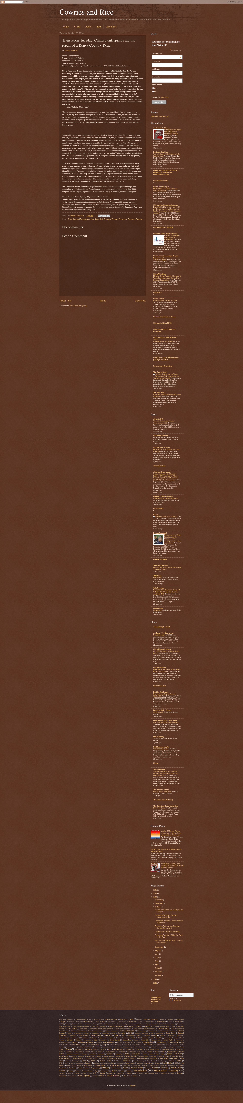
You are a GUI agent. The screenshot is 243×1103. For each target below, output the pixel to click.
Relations (126, 1061)
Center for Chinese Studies (167, 1024)
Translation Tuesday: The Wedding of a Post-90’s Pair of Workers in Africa (172, 866)
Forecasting (168, 1037)
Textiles (70, 1071)
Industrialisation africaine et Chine (165, 300)
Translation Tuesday (135, 219)
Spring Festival (154, 1065)
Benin (140, 1021)
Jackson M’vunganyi (115, 1044)
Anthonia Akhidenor (75, 1021)
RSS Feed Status (159, 808)
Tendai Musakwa (176, 1068)
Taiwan (87, 1068)
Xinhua (179, 1073)
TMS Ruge (157, 576)
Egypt (154, 1035)
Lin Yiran (99, 1051)
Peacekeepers (142, 1058)
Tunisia (84, 1073)
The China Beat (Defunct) (163, 800)
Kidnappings (79, 1049)
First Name (156, 61)
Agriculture (123, 1019)
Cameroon (88, 1024)
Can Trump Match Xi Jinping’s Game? (166, 722)
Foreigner (61, 1040)
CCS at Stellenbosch (105, 1024)
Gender (69, 1040)
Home (66, 26)
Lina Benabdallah (110, 1051)
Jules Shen (117, 1047)
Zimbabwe (135, 1075)
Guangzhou (127, 1040)
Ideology (138, 1042)
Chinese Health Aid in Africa (164, 317)
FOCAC (158, 1038)
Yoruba (95, 1075)
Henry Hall (179, 1040)
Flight (151, 1037)
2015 (155, 893)
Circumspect (158, 508)
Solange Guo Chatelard (73, 1065)
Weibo (129, 1073)
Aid (131, 1019)
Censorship (123, 1024)
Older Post (140, 300)
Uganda (102, 1073)
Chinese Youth (152, 1031)
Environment (75, 1037)
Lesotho (178, 1049)
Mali (162, 1052)
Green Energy (115, 1040)
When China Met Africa (151, 1073)
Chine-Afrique (158, 299)
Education (147, 1035)
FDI (139, 1037)
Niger (160, 1056)
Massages (101, 1054)
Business (74, 1024)
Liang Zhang (79, 1051)
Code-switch (77, 1033)
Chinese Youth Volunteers (167, 1031)
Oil (96, 1058)
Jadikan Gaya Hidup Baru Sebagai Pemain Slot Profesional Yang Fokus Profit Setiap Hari (165, 773)
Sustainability (63, 1068)
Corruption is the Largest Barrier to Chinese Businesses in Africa (172, 132)
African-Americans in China (84, 1019)
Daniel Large (159, 1033)
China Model (83, 1028)
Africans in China (111, 1019)
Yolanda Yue (72, 1075)
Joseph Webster (71, 50)
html (155, 88)
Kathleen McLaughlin (157, 1047)
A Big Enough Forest (161, 627)
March (157, 968)
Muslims (80, 1056)
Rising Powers (151, 1061)
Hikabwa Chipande (64, 1042)
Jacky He (126, 1044)
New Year (153, 1056)
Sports (145, 1065)
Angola (63, 1022)
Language (129, 1049)
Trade (122, 1071)
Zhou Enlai (127, 1075)
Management (171, 1051)
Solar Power (87, 1065)
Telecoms (154, 1068)
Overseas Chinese (129, 1058)
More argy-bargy (159, 635)
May (157, 961)
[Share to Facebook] (106, 216)
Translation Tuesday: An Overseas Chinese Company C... (167, 927)
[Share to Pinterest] (109, 216)
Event (119, 1037)
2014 (155, 897)
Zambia (101, 1075)
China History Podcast (162, 649)
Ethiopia (93, 1037)
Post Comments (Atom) (78, 306)
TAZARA (125, 1068)
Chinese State (141, 1031)
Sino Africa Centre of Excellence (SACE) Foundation (166, 359)
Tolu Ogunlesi (158, 588)
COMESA (86, 1033)
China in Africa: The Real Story (165, 234)
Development (96, 1035)
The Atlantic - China (161, 790)
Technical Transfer (111, 219)
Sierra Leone (129, 1063)
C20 (81, 1024)
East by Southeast (160, 692)
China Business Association (81, 1026)
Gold (95, 1040)
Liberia (87, 1051)
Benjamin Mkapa (149, 1021)
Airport (139, 1019)
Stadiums (164, 1065)
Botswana (178, 1021)
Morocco (73, 1056)
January (158, 975)
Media (127, 1054)
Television (164, 1068)
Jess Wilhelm (159, 1044)
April (157, 964)
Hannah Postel (155, 1040)
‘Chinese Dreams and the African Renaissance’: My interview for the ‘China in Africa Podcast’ (166, 376)
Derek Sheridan (83, 1035)
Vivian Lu (111, 1073)
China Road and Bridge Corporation (81, 219)
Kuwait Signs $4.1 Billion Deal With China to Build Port (165, 190)
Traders (128, 1071)
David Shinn (170, 1033)
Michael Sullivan (153, 1054)
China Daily (148, 1026)
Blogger (133, 1085)
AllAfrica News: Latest (161, 472)
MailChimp (164, 97)
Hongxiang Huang (86, 1042)
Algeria (162, 1019)
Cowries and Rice (86, 12)
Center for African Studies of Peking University (143, 1024)
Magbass (149, 1051)
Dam (152, 1033)
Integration (65, 1044)
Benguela (132, 1021)
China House (71, 1028)
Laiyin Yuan (118, 1049)
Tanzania (105, 1068)
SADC (179, 1061)
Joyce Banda (107, 1047)
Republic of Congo (139, 1061)
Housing (98, 1042)
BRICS (61, 1024)
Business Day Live (160, 152)
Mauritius (109, 1054)
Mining (169, 1054)
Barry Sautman (122, 1021)
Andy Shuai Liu (179, 1019)
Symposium (157, 610)
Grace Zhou (103, 1040)
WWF (172, 1073)
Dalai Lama (144, 1033)
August (158, 951)
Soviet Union (136, 1065)
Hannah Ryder (168, 1040)
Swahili (80, 1068)
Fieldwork (145, 1037)
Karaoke (146, 1047)
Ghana (77, 1040)
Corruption (121, 1033)
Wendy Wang (138, 1073)
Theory (77, 1071)
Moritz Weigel (63, 1056)
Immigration (148, 1042)
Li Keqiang (69, 1051)
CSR (130, 1033)
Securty (96, 1063)
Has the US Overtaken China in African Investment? (172, 237)
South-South (126, 1065)
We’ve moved (158, 712)
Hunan (127, 1042)
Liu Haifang (121, 1051)
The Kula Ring (158, 392)
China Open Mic (159, 686)
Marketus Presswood (73, 1054)
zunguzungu (158, 608)
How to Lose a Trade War (162, 792)
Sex (112, 1063)
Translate (177, 1000)
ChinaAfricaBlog (159, 274)
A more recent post (159, 260)
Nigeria (166, 1056)
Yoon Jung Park (84, 1076)
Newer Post (65, 300)
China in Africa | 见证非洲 (163, 227)
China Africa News (160, 180)
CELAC (116, 1024)
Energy (179, 1035)
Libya (93, 1051)
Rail (101, 219)
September (159, 947)
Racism (102, 1061)
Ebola (138, 1035)
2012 (155, 983)
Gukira (155, 515)
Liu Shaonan (131, 1051)
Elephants (171, 1035)
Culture (137, 1033)
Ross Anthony (162, 1061)
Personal (174, 1058)
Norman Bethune (78, 1058)
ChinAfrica (157, 292)
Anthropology (88, 1021)
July (157, 954)
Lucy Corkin (140, 1051)
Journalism (98, 1047)
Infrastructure (173, 1042)
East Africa (130, 1035)
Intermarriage (75, 1044)
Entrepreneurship (64, 1037)
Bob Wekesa (161, 1021)
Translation (123, 219)
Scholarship (79, 1063)
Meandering (118, 1054)
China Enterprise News (162, 1026)
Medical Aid (136, 1054)
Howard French (108, 1042)
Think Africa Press (160, 565)
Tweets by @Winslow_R (159, 116)
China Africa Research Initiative (165, 205)
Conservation (95, 1033)
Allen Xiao (170, 1019)
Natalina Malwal (108, 1056)
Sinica (155, 763)
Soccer (157, 1063)
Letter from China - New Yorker (165, 720)
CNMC (69, 1033)
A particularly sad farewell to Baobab (166, 498)
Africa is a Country (160, 435)
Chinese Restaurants (127, 1031)
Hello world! (157, 578)
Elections (162, 1035)
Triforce (69, 1073)
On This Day (103, 1058)
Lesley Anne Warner (168, 1049)
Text (99, 26)
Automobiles (111, 1021)
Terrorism (62, 1071)
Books (170, 1021)
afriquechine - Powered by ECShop (156, 1000)
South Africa (100, 1065)
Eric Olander (85, 1037)
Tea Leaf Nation (159, 769)
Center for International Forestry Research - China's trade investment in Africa (165, 172)
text (155, 92)
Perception (164, 1058)
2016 (155, 890)
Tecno (147, 1068)
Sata (72, 1063)
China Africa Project (161, 187)
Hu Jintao (120, 1042)
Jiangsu (167, 1044)
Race (92, 1061)
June (157, 957)
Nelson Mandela (131, 1056)
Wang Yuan (121, 1073)
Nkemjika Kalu (177, 1056)
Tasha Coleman (116, 1068)
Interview (85, 1044)
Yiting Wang (62, 1075)
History (74, 1042)
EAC (123, 1035)
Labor (109, 1049)
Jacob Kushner (136, 1044)
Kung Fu (102, 1049)
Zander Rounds (113, 1075)
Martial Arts (92, 1054)
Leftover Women (154, 1049)
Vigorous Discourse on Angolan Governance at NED (164, 422)
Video (77, 26)
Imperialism (161, 1042)
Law (146, 1049)
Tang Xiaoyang (95, 1068)
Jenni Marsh (148, 1044)
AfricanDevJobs (159, 466)
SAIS (60, 1063)
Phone (68, 1061)
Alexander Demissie (150, 1019)
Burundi (67, 1024)
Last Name (156, 69)
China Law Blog (159, 667)
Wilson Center (164, 1073)
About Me (111, 26)
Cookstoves (105, 1033)
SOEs (177, 1063)
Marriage (84, 1054)
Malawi (157, 1051)
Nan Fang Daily (89, 1056)
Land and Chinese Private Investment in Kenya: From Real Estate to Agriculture (171, 833)
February (158, 971)
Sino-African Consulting (162, 366)
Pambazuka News (160, 559)
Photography (76, 1061)
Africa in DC (158, 419)
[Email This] (99, 216)
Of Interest (89, 1058)
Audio (88, 26)
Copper (113, 1033)
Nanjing (99, 1056)
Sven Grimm (72, 1068)
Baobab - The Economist (163, 496)
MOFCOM (178, 1054)
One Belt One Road (115, 1058)
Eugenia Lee (102, 1037)
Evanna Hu (112, 1037)
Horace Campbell (160, 533)
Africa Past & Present (161, 447)
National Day (119, 1056)
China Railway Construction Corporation (101, 1028)
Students (172, 1065)
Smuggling (148, 1063)
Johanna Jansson (71, 1047)
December (159, 900)
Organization (156, 77)
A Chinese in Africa (160, 128)
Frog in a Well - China (161, 710)
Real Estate (117, 1061)
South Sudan (114, 1065)
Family (133, 1037)
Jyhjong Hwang (127, 1047)
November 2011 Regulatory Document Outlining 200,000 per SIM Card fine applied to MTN (166, 592)
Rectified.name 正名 (161, 747)
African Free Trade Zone (66, 1019)
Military (163, 1054)
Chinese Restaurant (111, 1031)
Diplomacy (108, 1035)
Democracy (73, 1035)
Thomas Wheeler (87, 1071)
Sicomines (120, 1063)
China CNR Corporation (99, 1026)
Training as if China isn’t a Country (167, 932)
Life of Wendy (158, 737)
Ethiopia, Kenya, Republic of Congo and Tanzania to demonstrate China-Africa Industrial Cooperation (167, 278)
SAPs (66, 1063)
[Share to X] (104, 216)
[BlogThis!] (101, 216)
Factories (126, 1037)
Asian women (100, 1021)
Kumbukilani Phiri (91, 1049)
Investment (95, 1045)
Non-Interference (64, 1058)
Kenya (97, 219)
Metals (145, 1054)
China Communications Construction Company (124, 1026)
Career (95, 1024)
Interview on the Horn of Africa (163, 341)
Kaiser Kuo (138, 1047)
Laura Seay (139, 1049)
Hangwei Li (144, 1040)
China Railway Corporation (123, 1028)
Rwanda (171, 1061)
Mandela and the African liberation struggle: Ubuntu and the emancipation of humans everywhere (172, 539)
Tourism (114, 1071)
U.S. (94, 1073)
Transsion (62, 1073)
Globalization (87, 1040)
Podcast (85, 1061)
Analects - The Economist (163, 633)
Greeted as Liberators (161, 749)
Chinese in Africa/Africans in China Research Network (87, 1031)
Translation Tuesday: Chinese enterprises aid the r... (166, 916)
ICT (132, 1042)
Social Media (167, 1063)
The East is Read (159, 372)
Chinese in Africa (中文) (162, 323)
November (159, 903)
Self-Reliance (105, 1063)
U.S (90, 1073)
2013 (155, 979)
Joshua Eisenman (85, 1047)
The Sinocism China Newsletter (165, 806)
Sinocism (139, 1063)
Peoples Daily (154, 1058)
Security (88, 1063)
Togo (96, 1071)
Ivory (104, 1045)
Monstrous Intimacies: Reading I (166, 517)
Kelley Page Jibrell (171, 1047)
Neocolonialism (143, 1056)
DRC (116, 1035)
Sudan (179, 1065)
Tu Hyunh (77, 1073)
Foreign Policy (178, 1037)
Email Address (166, 54)
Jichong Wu (175, 1044)
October (158, 907)
